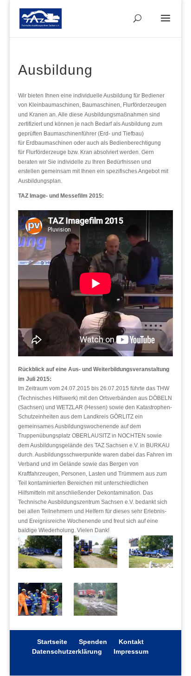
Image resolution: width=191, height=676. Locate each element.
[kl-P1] (40, 553)
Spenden (93, 641)
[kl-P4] (40, 600)
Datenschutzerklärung (67, 651)
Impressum (131, 651)
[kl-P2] (96, 553)
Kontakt (131, 641)
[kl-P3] (151, 553)
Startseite (52, 641)
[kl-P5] (96, 600)
